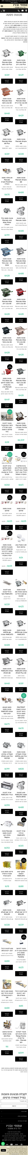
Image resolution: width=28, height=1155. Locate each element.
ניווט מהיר (24, 1111)
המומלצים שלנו (22, 1116)
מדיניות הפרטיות (15, 1154)
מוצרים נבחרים (22, 1121)
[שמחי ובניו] (16, 6)
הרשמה (14, 1106)
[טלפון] (19, 10)
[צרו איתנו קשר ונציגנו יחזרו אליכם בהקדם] (22, 10)
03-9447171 (8, 1134)
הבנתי (3, 1150)
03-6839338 (15, 1134)
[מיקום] (26, 10)
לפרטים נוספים (21, 81)
